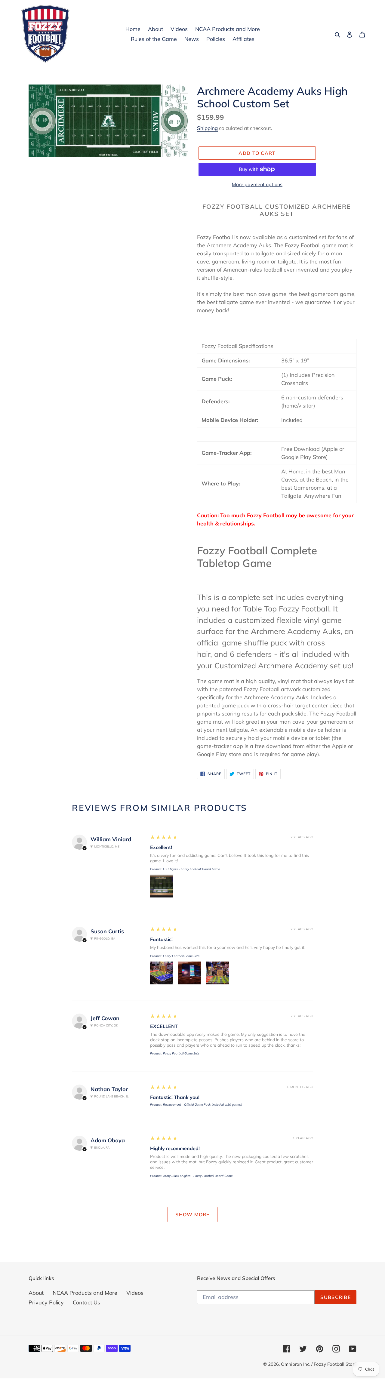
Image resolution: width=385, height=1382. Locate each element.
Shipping (207, 128)
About (36, 1292)
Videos (134, 1292)
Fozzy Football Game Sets (181, 956)
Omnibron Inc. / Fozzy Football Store (318, 1364)
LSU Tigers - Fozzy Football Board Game (191, 869)
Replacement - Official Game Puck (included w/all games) (202, 1105)
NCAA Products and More (85, 1292)
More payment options (257, 184)
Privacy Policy (46, 1302)
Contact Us (86, 1302)
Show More (192, 1214)
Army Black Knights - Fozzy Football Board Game (198, 1176)
